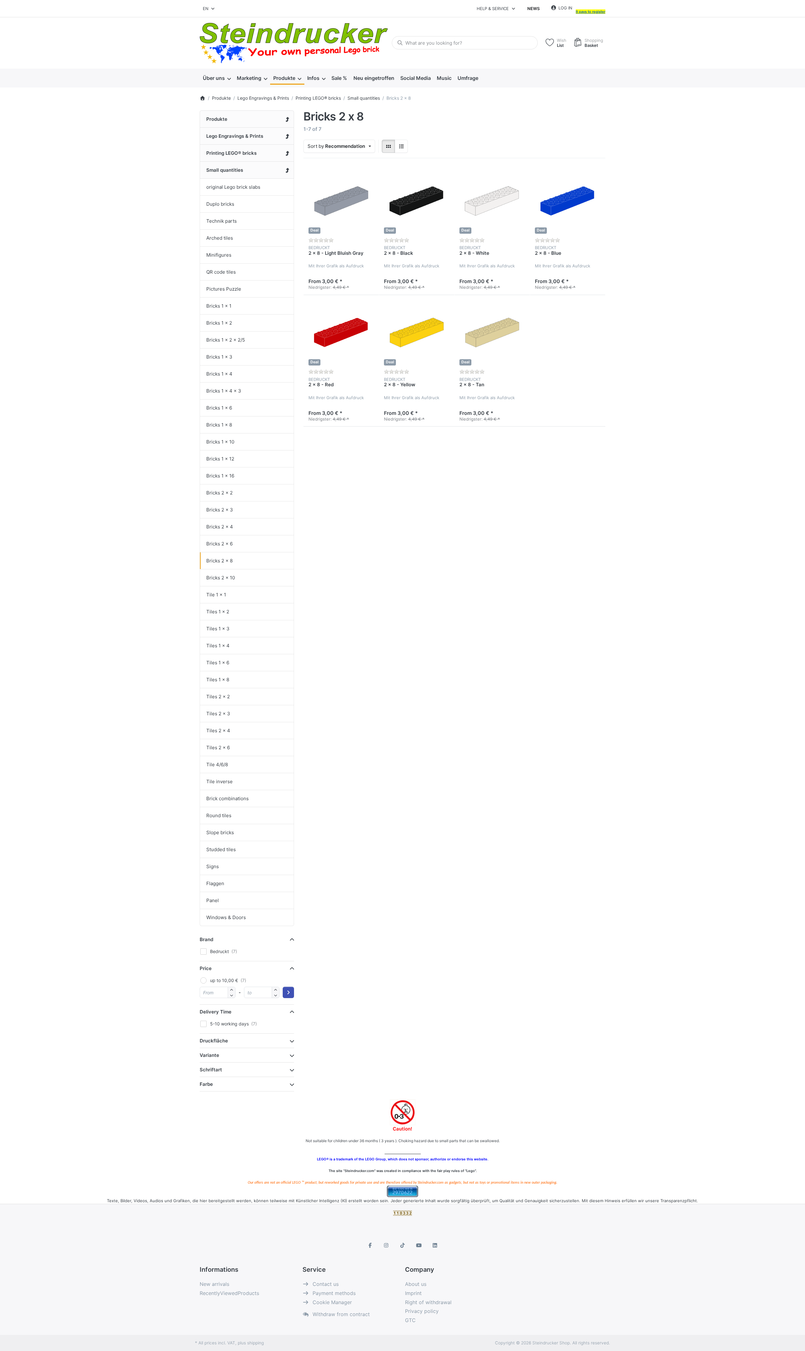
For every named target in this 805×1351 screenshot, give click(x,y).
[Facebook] (370, 1245)
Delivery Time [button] (215, 1012)
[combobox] (209, 8)
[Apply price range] (288, 992)
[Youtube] (419, 1245)
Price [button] (206, 968)
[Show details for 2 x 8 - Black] (416, 201)
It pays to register (590, 11)
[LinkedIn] (435, 1245)
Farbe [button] (206, 1084)
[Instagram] (386, 1245)
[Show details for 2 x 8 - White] (492, 201)
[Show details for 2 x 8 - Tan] (492, 333)
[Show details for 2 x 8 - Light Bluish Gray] (341, 201)
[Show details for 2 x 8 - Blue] (567, 201)
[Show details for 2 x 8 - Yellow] (416, 333)
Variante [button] (209, 1055)
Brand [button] (206, 939)
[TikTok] (402, 1245)
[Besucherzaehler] (402, 1191)
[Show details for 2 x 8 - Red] (341, 333)
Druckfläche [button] (214, 1041)
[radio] (388, 146)
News (533, 8)
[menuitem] (217, 78)
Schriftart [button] (211, 1070)
